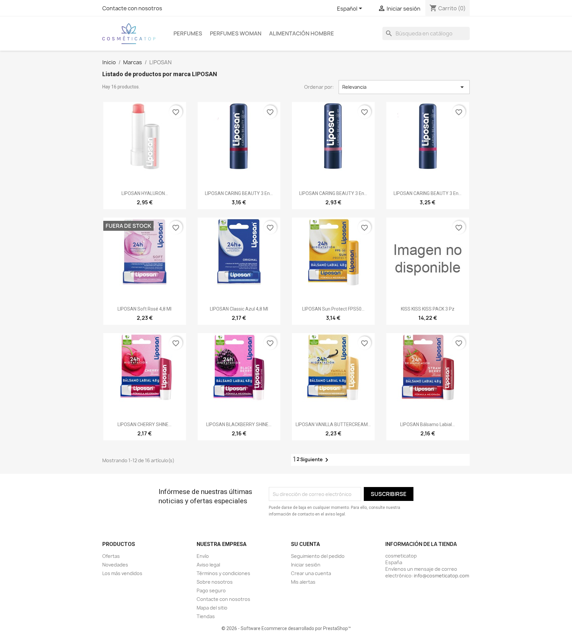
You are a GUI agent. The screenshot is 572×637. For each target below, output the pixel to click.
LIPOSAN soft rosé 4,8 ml (144, 309)
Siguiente (315, 460)
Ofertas (111, 556)
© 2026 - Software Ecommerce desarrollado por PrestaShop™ (286, 628)
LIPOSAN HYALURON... (144, 193)
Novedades (115, 565)
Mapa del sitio (212, 608)
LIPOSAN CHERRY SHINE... (144, 424)
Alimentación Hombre (301, 33)
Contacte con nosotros (132, 8)
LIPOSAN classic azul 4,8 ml (239, 309)
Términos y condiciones (223, 573)
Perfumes (187, 33)
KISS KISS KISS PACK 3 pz (427, 309)
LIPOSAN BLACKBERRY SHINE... (238, 424)
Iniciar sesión (305, 565)
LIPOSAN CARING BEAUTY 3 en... (239, 193)
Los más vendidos (122, 573)
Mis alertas (303, 582)
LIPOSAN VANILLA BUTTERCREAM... (333, 424)
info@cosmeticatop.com (441, 575)
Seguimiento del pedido (318, 556)
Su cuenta (305, 544)
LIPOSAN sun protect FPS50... (333, 309)
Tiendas (206, 616)
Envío (203, 556)
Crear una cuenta (311, 573)
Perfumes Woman (236, 33)
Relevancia (404, 87)
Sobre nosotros (215, 582)
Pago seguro (211, 590)
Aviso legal (208, 565)
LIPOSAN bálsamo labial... (427, 424)
